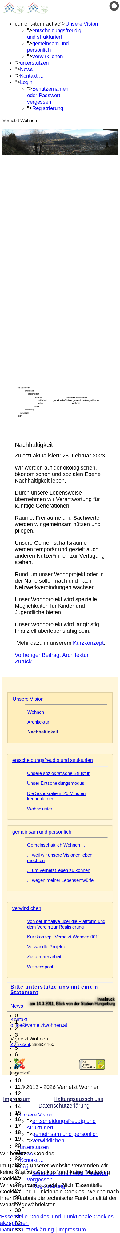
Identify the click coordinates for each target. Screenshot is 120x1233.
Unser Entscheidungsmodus (55, 783)
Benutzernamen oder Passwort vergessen (47, 95)
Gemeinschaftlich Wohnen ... (56, 845)
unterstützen (34, 63)
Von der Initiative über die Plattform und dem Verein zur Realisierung (66, 924)
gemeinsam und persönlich (41, 832)
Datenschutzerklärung (27, 1230)
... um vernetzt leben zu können (58, 870)
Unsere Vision (82, 24)
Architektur (38, 722)
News (26, 69)
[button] (66, 1015)
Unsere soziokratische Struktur (58, 773)
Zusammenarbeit (44, 956)
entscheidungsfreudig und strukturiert (52, 760)
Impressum (72, 1230)
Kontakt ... (32, 76)
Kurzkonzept (88, 643)
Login (26, 82)
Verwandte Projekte (46, 946)
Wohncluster (39, 808)
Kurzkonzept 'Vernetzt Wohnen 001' (63, 936)
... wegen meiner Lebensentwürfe (60, 880)
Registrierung (47, 108)
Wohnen (35, 712)
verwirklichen (47, 56)
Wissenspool (40, 966)
